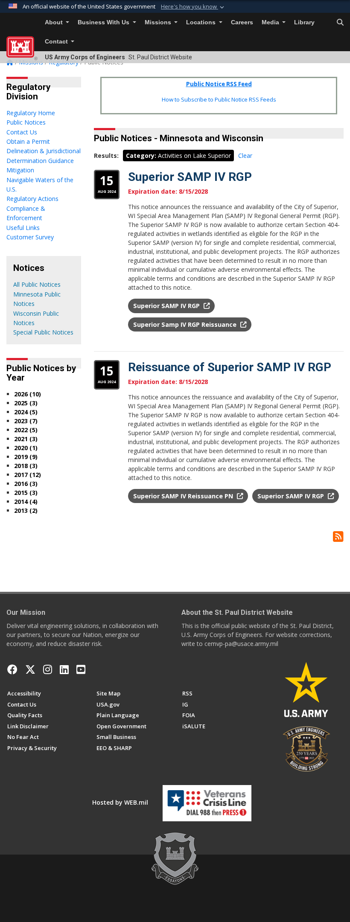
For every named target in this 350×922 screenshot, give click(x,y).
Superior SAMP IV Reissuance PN (184, 496)
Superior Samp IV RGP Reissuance (185, 324)
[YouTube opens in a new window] (80, 669)
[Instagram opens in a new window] (47, 669)
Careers (242, 22)
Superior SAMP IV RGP (190, 177)
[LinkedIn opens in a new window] (64, 669)
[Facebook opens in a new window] (12, 669)
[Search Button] (340, 22)
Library (304, 22)
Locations (201, 22)
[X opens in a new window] (30, 669)
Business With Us (104, 22)
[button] (193, 7)
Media (271, 22)
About (54, 22)
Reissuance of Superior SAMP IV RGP (229, 367)
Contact (57, 41)
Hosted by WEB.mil (120, 802)
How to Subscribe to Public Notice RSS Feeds (219, 99)
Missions (159, 22)
